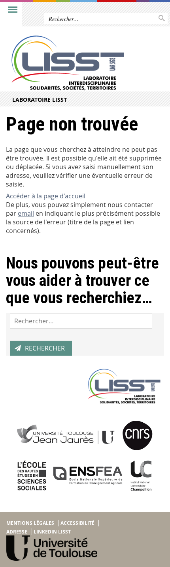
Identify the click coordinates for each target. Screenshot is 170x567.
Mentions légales (30, 523)
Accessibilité (77, 523)
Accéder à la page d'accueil (45, 196)
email (26, 213)
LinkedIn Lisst (52, 531)
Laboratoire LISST (39, 99)
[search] (81, 321)
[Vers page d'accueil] (68, 63)
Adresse (16, 531)
